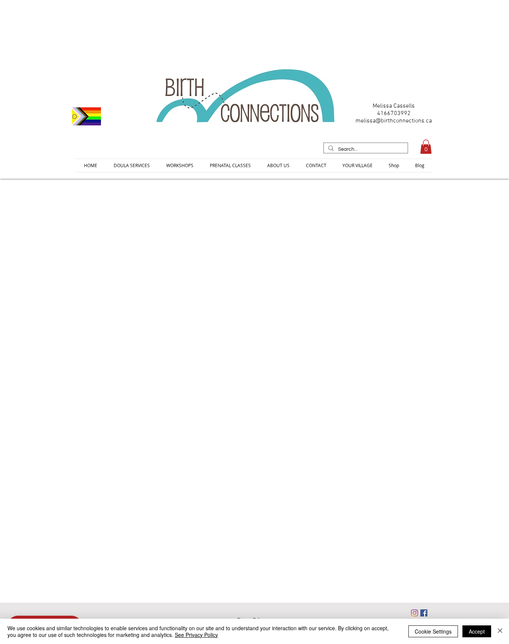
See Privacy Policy (196, 634)
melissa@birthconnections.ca (393, 121)
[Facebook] (423, 612)
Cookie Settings (433, 631)
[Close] (500, 631)
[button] (426, 147)
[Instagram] (414, 612)
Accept (477, 631)
